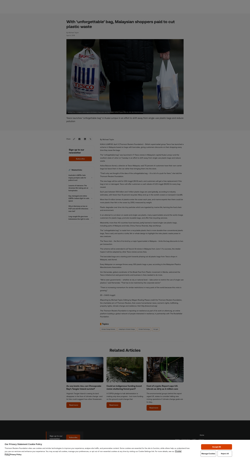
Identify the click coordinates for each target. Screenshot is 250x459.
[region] (125, 449)
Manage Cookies (208, 454)
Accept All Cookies (216, 447)
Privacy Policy (15, 454)
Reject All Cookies (225, 454)
